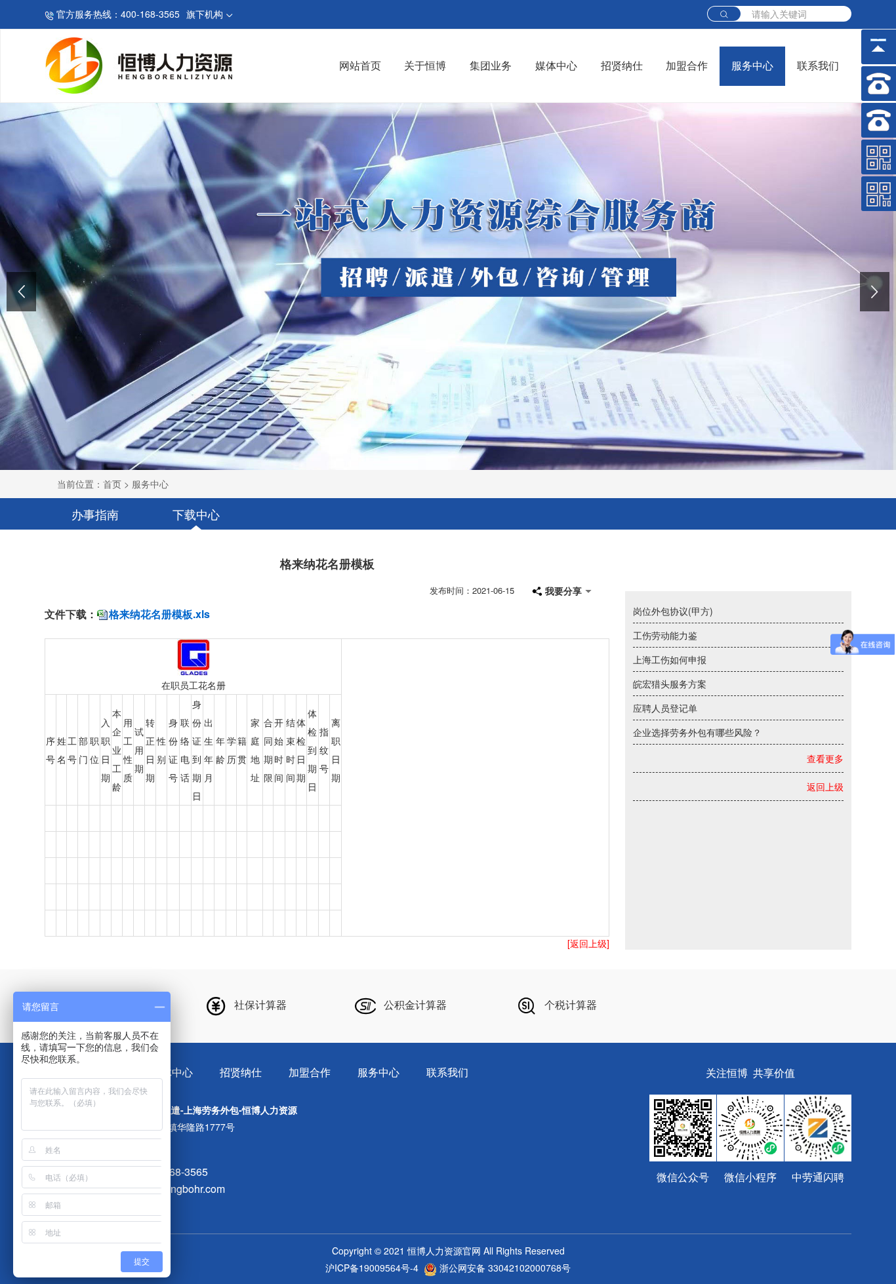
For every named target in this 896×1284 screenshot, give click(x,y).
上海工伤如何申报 (669, 659)
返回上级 (825, 786)
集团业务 (491, 65)
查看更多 (825, 758)
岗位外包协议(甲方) (673, 610)
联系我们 (818, 65)
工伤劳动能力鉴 (665, 635)
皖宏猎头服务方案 (669, 683)
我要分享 (563, 590)
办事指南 (95, 513)
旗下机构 (206, 13)
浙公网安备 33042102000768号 (504, 1267)
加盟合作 (687, 65)
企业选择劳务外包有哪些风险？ (697, 732)
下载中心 (196, 513)
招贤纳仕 (622, 65)
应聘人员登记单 (665, 707)
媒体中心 (556, 65)
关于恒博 (425, 65)
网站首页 (360, 65)
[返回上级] (588, 943)
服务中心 (752, 65)
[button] (21, 291)
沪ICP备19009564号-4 (371, 1267)
